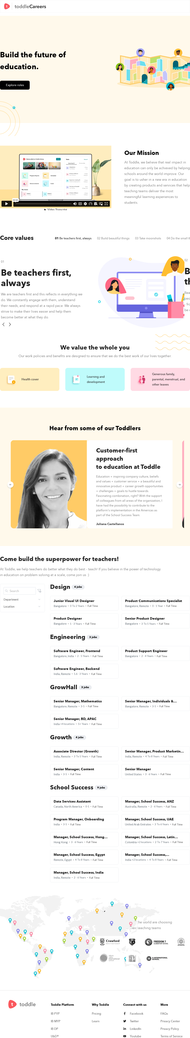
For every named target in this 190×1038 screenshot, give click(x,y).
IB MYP (55, 1021)
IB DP (54, 1028)
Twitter (134, 1021)
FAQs (164, 1013)
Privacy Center (170, 1021)
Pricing (96, 1013)
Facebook (136, 1013)
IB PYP (55, 1013)
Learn (95, 1021)
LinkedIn (135, 1028)
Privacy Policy (169, 1028)
